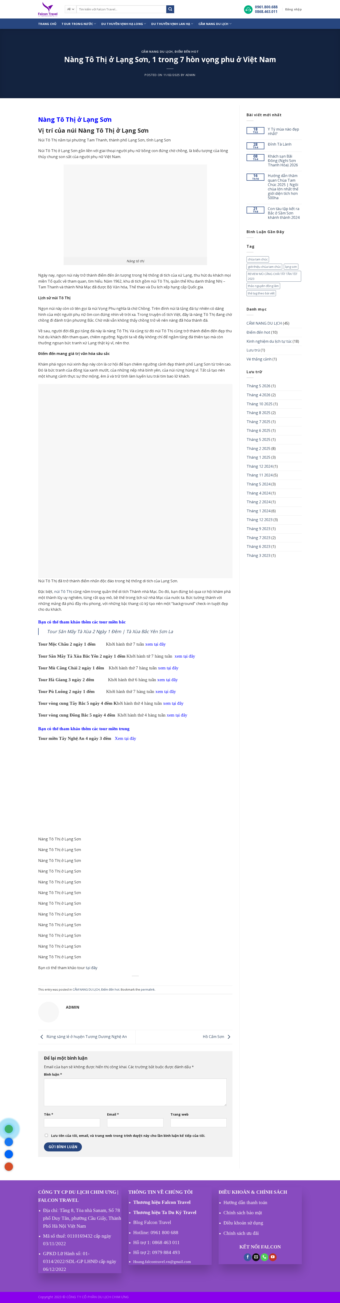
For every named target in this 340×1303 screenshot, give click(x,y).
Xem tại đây (125, 738)
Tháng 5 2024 (258, 484)
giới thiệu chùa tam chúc (264, 267)
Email (113, 1114)
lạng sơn (291, 267)
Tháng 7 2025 (258, 421)
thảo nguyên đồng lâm (263, 286)
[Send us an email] (256, 1257)
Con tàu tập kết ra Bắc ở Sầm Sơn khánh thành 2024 (284, 213)
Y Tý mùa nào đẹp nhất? (283, 131)
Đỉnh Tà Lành (279, 144)
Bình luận (53, 1074)
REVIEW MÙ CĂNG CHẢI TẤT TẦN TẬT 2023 (272, 276)
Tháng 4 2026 (258, 394)
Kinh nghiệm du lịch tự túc (269, 341)
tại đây (91, 967)
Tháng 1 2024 (258, 510)
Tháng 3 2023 (258, 555)
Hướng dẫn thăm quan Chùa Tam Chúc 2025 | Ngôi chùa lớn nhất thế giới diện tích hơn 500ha (283, 187)
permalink (148, 989)
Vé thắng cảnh (259, 359)
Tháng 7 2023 (258, 537)
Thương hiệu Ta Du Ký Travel (164, 1212)
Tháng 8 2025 (258, 412)
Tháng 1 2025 (258, 457)
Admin (190, 75)
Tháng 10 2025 (259, 403)
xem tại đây (155, 644)
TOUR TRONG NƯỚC (77, 24)
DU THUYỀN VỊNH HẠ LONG (122, 24)
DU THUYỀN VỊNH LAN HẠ (170, 24)
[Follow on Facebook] (247, 1257)
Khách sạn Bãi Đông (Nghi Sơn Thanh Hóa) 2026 (283, 161)
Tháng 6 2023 (258, 546)
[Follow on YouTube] (273, 1257)
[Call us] (264, 1257)
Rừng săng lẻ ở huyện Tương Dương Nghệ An (86, 1036)
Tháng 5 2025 (258, 439)
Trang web (179, 1114)
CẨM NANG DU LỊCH (213, 24)
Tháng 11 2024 (259, 475)
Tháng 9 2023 (258, 528)
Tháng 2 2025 (258, 448)
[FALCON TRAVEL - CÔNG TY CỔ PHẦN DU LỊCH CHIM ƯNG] (48, 9)
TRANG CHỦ (47, 24)
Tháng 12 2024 (259, 466)
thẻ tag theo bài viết (261, 293)
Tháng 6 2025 (258, 430)
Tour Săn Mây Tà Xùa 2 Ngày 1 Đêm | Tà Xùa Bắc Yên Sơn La (110, 631)
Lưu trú (253, 350)
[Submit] (170, 9)
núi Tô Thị (63, 591)
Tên (48, 1114)
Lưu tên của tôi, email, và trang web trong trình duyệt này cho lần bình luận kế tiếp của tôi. (128, 1135)
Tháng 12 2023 (259, 519)
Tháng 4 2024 (258, 493)
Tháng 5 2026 (258, 385)
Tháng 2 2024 (258, 501)
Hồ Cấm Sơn (214, 1036)
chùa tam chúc (258, 259)
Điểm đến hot (187, 51)
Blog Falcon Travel (152, 1222)
